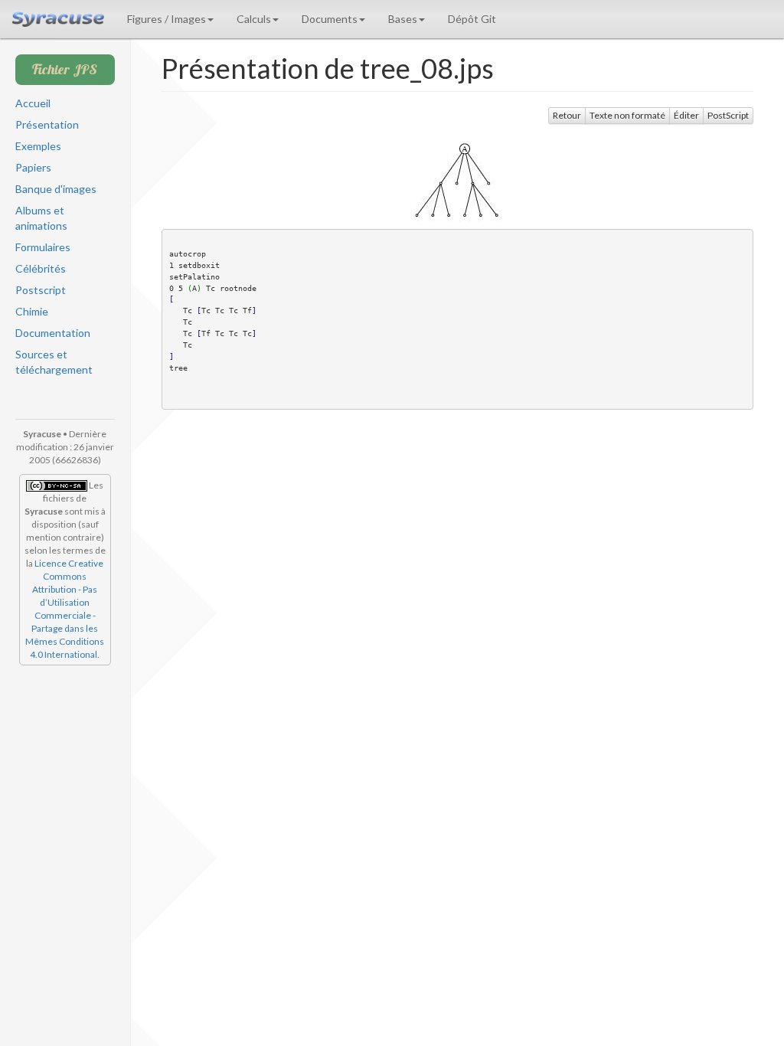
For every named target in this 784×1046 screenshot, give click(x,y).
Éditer (686, 115)
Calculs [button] (254, 18)
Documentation (52, 332)
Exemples (38, 145)
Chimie (31, 311)
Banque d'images (55, 188)
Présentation (47, 124)
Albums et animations (41, 218)
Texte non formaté (627, 115)
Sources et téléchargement (54, 362)
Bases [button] (402, 18)
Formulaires (42, 246)
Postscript (40, 289)
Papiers (33, 167)
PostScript (728, 115)
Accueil (33, 103)
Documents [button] (330, 18)
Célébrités (40, 268)
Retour (567, 115)
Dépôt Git (472, 18)
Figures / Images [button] (166, 18)
